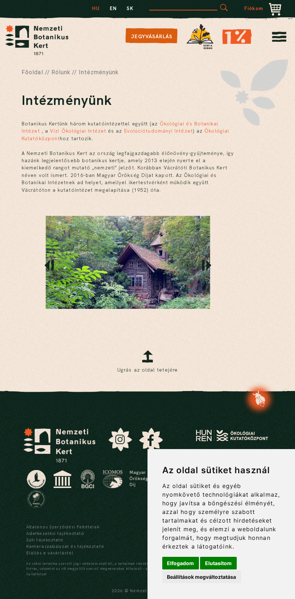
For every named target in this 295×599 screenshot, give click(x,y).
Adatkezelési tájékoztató (55, 533)
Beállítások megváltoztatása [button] (201, 577)
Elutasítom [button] (218, 563)
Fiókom (253, 8)
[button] (49, 265)
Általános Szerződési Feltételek (63, 527)
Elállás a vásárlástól (49, 553)
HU (96, 8)
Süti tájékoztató (44, 540)
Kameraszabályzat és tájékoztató (65, 546)
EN (113, 8)
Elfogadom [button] (180, 563)
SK (130, 8)
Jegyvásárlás (151, 36)
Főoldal (32, 72)
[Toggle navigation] (279, 38)
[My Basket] (275, 10)
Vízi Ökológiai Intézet (78, 131)
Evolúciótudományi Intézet (158, 131)
